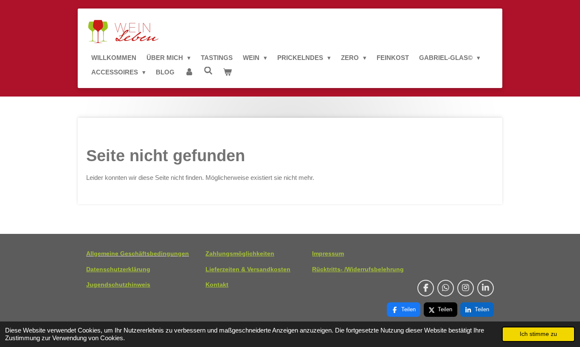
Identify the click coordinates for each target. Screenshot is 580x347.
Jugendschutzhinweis (118, 284)
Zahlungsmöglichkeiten (240, 253)
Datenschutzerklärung (118, 269)
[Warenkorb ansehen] (227, 72)
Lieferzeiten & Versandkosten (248, 269)
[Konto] (189, 72)
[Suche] (208, 71)
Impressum (328, 253)
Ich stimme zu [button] (538, 334)
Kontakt (217, 284)
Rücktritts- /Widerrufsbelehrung (358, 269)
